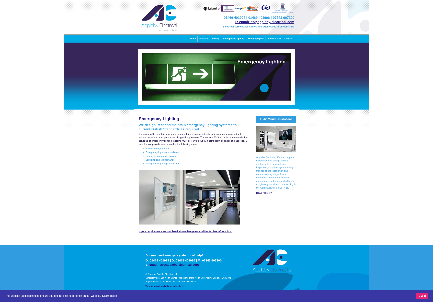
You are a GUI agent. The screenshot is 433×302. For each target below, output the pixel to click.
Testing (215, 38)
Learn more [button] (109, 295)
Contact (288, 38)
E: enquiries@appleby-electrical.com (264, 22)
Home (193, 38)
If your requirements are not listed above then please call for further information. (185, 231)
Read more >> (264, 192)
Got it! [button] (422, 296)
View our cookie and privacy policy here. (164, 286)
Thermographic (256, 38)
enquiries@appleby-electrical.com (174, 264)
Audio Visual (274, 38)
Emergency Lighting (233, 38)
